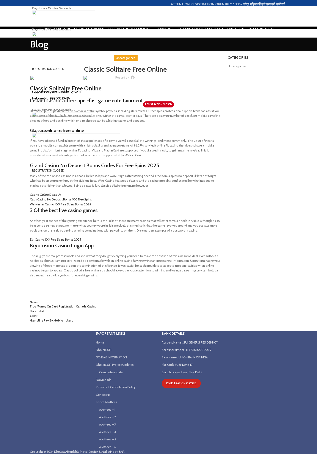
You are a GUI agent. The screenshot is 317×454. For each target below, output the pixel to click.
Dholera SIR (103, 350)
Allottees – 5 (107, 439)
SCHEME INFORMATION (111, 357)
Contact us (103, 395)
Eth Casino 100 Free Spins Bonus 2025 (55, 239)
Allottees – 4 (107, 432)
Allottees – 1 (107, 409)
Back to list (37, 311)
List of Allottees (106, 402)
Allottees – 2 (107, 417)
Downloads (103, 380)
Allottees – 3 (107, 424)
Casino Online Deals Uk (45, 195)
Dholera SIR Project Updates (115, 365)
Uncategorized (237, 66)
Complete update (111, 372)
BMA (121, 452)
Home (100, 342)
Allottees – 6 (107, 447)
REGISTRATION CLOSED (181, 383)
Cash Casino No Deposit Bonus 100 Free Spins (61, 199)
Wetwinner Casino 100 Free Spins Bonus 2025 (60, 204)
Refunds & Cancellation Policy (115, 387)
